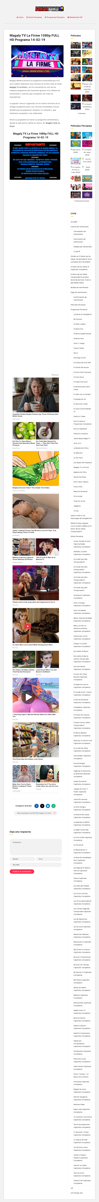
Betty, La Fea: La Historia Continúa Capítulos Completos (82, 628)
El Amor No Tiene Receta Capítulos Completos (80, 677)
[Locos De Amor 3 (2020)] (76, 181)
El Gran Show (79, 377)
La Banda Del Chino (81, 448)
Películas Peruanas (78, 305)
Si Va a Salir (78, 496)
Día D (76, 353)
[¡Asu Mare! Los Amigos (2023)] (76, 138)
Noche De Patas (80, 477)
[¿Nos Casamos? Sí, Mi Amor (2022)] (87, 138)
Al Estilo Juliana (80, 324)
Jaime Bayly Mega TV (82, 438)
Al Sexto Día (78, 329)
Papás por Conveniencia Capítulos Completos (82, 1044)
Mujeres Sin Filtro (80, 472)
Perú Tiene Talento (81, 482)
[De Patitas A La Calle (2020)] (87, 181)
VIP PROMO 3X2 (77, 1193)
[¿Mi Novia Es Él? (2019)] (76, 163)
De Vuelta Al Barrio (81, 651)
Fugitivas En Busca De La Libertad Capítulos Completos (82, 774)
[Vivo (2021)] (87, 64)
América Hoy (79, 338)
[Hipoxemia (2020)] (76, 152)
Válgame (77, 506)
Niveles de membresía (79, 287)
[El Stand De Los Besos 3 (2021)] (87, 47)
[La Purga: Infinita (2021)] (76, 88)
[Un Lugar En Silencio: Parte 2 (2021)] (87, 100)
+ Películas (81, 113)
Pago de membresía (79, 292)
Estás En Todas (79, 416)
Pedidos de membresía (83, 247)
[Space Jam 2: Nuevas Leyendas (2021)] (87, 92)
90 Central (78, 319)
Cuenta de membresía (80, 227)
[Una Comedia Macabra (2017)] (87, 197)
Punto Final (78, 487)
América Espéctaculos (82, 334)
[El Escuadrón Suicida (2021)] (76, 72)
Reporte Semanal (80, 491)
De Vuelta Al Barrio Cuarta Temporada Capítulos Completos (82, 659)
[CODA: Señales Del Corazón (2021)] (76, 47)
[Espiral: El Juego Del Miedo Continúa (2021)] (76, 108)
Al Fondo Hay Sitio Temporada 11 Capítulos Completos (82, 570)
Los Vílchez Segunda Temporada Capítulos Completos (82, 911)
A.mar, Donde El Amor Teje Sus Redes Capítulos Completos (82, 544)
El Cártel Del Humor (81, 367)
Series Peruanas (35, 17)
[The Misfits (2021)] (87, 55)
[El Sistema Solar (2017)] (76, 189)
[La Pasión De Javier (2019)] (87, 155)
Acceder (74, 222)
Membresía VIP (75, 17)
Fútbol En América (81, 434)
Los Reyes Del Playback (83, 462)
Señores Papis (79, 1104)
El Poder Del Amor (81, 382)
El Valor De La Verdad (82, 394)
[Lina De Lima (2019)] (87, 162)
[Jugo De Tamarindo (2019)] (87, 146)
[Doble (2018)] (87, 170)
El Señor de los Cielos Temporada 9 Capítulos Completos (82, 725)
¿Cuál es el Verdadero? (83, 314)
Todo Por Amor (79, 501)
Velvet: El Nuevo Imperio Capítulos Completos (81, 1158)
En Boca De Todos (81, 404)
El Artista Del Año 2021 (82, 362)
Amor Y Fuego (79, 343)
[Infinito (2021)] (76, 55)
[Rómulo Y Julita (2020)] (76, 197)
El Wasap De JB (80, 399)
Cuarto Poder (79, 348)
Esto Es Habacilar (80, 429)
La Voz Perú (78, 458)
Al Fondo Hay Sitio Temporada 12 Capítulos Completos (82, 580)
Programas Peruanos (55, 17)
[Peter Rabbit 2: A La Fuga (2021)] (87, 72)
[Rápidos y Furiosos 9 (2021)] (87, 80)
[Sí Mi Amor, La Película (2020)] (87, 189)
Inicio (20, 17)
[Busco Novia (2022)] (76, 146)
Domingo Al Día (80, 358)
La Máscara (78, 453)
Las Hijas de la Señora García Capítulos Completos (82, 871)
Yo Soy (76, 511)
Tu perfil (77, 251)
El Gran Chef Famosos (82, 372)
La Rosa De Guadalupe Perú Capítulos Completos (82, 860)
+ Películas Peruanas (81, 201)
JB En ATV (77, 443)
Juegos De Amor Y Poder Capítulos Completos (81, 792)
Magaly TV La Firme (81, 467)
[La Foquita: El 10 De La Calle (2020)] (76, 172)
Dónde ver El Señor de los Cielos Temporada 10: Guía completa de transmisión (81, 259)
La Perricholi (78, 845)
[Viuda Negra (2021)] (76, 100)
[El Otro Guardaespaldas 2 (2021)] (76, 64)
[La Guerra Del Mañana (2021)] (87, 109)
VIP (72, 1188)
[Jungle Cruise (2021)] (76, 80)
